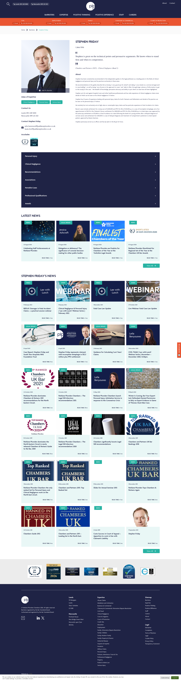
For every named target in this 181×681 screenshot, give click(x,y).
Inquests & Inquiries (103, 644)
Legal (146, 636)
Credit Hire (100, 622)
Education (100, 625)
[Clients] (35, 571)
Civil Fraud (100, 611)
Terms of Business (150, 633)
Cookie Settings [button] (165, 677)
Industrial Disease (102, 641)
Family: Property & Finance (105, 638)
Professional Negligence (104, 657)
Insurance (100, 646)
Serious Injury (101, 665)
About (164, 3)
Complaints (148, 630)
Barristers (49, 15)
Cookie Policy (149, 638)
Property (100, 660)
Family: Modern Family (104, 635)
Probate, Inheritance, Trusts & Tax (107, 654)
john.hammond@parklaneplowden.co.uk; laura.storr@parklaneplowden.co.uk (40, 127)
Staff (121, 15)
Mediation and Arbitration (105, 603)
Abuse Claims (101, 600)
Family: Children (102, 633)
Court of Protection (103, 619)
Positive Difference (104, 15)
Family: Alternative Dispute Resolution (109, 630)
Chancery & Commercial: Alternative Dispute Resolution (114, 608)
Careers (132, 15)
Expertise (64, 15)
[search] (8, 4)
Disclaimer (148, 627)
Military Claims (101, 649)
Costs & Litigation (102, 616)
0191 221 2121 (44, 4)
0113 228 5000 (24, 4)
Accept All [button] (175, 677)
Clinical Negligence (103, 614)
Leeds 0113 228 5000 (28, 113)
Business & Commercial (104, 606)
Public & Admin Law (103, 662)
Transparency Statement (152, 644)
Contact (172, 3)
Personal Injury (101, 652)
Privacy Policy (149, 641)
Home (23, 30)
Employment (101, 627)
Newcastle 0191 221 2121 (29, 116)
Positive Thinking (81, 15)
